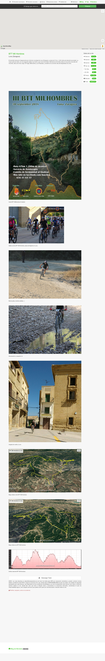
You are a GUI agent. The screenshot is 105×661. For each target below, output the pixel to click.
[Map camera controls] (102, 40)
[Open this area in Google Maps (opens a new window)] (2, 48)
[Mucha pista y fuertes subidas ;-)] (45, 274)
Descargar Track (46, 578)
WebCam (74, 2)
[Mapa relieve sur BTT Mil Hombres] (45, 521)
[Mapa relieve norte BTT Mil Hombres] (45, 470)
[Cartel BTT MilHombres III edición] (45, 145)
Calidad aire (63, 2)
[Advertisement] (45, 78)
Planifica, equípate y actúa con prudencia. (20, 590)
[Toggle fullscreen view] (102, 11)
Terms (103, 48)
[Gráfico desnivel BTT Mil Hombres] (45, 559)
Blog (82, 2)
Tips (87, 2)
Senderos (94, 2)
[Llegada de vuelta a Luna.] (45, 401)
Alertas (43, 2)
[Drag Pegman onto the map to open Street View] (102, 46)
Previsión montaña (32, 2)
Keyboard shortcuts (85, 48)
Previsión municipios (19, 2)
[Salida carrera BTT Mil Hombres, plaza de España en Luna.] (45, 225)
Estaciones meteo (52, 2)
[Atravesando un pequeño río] (45, 329)
